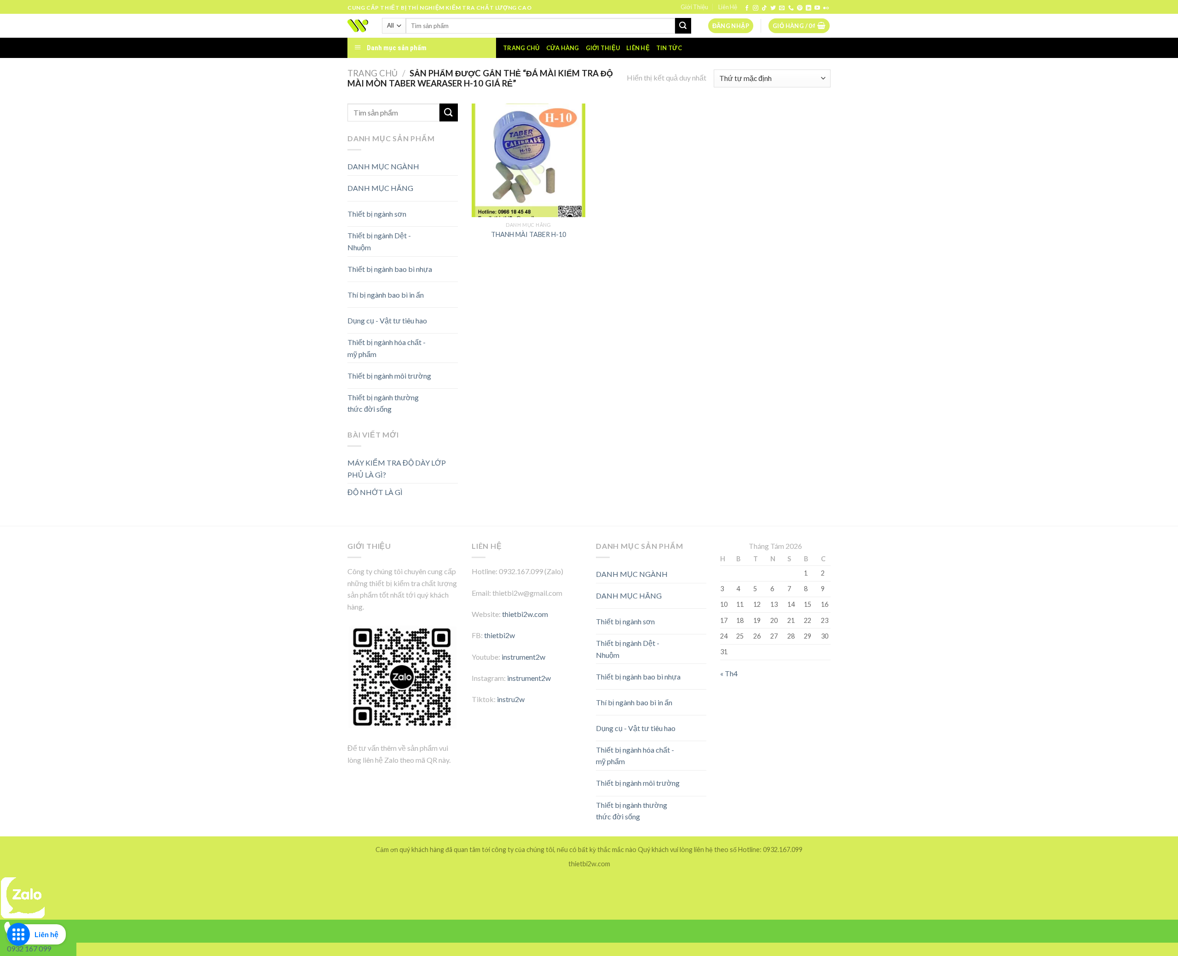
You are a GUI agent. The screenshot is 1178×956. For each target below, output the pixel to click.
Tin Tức (669, 48)
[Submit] (683, 26)
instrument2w (523, 656)
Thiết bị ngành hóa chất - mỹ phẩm (386, 348)
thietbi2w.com (525, 614)
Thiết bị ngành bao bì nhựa (389, 269)
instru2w (511, 699)
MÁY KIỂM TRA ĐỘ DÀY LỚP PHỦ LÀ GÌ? (396, 468)
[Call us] (791, 8)
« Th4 (729, 673)
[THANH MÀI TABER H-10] (528, 160)
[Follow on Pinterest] (800, 8)
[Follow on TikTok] (764, 8)
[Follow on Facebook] (747, 8)
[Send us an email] (782, 8)
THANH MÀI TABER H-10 (528, 234)
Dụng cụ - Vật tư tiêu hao (387, 320)
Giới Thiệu (694, 7)
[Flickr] (826, 8)
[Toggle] (441, 185)
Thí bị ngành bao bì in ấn (385, 294)
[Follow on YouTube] (817, 8)
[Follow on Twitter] (773, 8)
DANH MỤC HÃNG (380, 188)
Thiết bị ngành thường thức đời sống (383, 403)
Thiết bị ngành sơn (376, 213)
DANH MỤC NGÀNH (383, 166)
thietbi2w (499, 635)
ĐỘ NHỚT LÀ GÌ (375, 492)
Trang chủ (521, 48)
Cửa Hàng (562, 48)
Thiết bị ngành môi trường (389, 375)
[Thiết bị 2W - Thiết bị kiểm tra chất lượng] (357, 25)
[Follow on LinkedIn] (808, 8)
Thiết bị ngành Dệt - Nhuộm (379, 241)
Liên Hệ (727, 7)
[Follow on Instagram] (755, 8)
